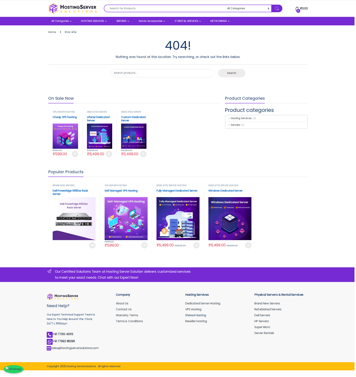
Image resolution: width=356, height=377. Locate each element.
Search (231, 73)
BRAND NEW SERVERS (64, 185)
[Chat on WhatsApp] (14, 369)
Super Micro (262, 327)
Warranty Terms (127, 315)
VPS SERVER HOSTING (64, 111)
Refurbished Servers (267, 309)
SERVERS (121, 21)
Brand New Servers (267, 303)
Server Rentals (264, 333)
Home (52, 32)
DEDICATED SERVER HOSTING (97, 113)
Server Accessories (150, 21)
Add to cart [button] (75, 154)
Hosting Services (241, 118)
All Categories (60, 21)
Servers (235, 125)
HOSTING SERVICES (92, 21)
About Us (122, 303)
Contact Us (124, 309)
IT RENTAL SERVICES (186, 21)
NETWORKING (218, 21)
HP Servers (261, 321)
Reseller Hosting (196, 321)
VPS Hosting (193, 309)
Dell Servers (262, 315)
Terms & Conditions (129, 321)
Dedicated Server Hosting (202, 303)
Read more (92, 245)
